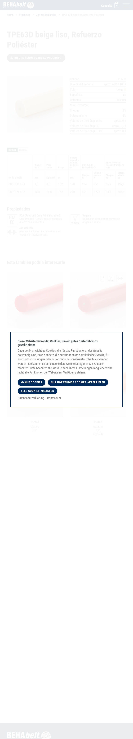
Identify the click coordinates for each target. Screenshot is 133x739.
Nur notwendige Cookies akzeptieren (78, 382)
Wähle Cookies (31, 382)
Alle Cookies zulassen (37, 391)
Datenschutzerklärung (31, 398)
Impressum (54, 398)
